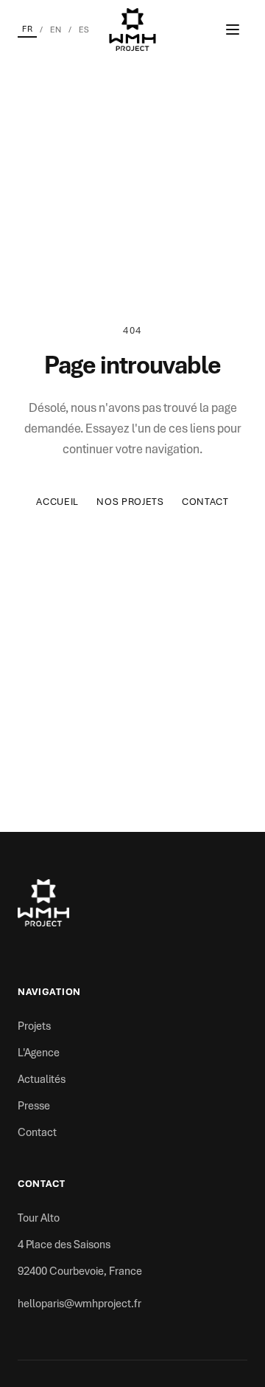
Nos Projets (130, 501)
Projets (34, 1026)
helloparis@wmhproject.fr (79, 1303)
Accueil (57, 501)
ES (84, 29)
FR (27, 29)
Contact (205, 501)
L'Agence (39, 1052)
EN (55, 29)
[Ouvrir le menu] (232, 29)
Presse (34, 1105)
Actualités (42, 1079)
